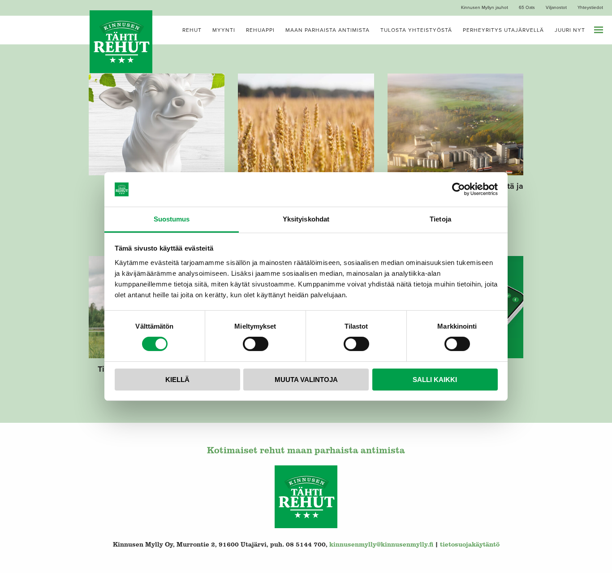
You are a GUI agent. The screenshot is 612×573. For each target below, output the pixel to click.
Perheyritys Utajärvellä (503, 30)
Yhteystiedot (590, 7)
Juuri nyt (570, 30)
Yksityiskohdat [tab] (306, 219)
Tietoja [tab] (440, 219)
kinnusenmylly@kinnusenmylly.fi (381, 544)
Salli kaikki (435, 379)
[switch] (255, 344)
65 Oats (527, 7)
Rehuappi (260, 30)
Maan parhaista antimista (327, 30)
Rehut (192, 30)
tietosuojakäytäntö (470, 544)
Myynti (223, 30)
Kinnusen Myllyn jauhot (484, 7)
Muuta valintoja (306, 379)
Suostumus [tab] (172, 219)
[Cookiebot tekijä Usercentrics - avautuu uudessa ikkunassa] (458, 189)
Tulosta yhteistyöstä (416, 30)
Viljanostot (556, 7)
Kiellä (177, 379)
